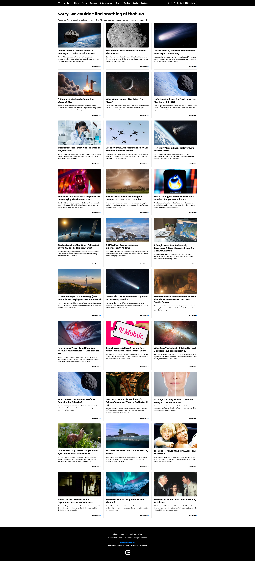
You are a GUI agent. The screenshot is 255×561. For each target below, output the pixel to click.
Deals (135, 3)
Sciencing (134, 545)
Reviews (144, 3)
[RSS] (181, 3)
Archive (124, 534)
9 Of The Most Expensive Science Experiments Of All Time (122, 246)
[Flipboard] (174, 3)
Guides (126, 3)
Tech (84, 3)
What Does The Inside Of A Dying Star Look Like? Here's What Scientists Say (175, 349)
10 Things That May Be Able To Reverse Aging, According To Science (173, 401)
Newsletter (191, 3)
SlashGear (143, 545)
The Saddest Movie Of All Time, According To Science (175, 452)
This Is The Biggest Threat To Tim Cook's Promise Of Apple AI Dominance (174, 198)
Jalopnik (120, 545)
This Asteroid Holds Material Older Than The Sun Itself (126, 52)
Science (93, 3)
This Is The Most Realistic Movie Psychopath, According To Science (75, 501)
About (115, 534)
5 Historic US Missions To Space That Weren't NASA (76, 100)
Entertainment (106, 3)
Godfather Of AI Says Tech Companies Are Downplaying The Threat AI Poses (79, 198)
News (76, 3)
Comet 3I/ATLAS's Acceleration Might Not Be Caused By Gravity (127, 298)
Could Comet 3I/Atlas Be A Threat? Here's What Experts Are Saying (174, 52)
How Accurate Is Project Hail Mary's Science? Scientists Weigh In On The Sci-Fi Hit (127, 402)
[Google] (178, 3)
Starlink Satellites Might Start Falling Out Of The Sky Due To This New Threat (78, 246)
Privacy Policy (136, 534)
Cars (118, 3)
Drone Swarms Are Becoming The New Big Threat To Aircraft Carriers (127, 149)
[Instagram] (171, 3)
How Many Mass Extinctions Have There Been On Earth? (174, 149)
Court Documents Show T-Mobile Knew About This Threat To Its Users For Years (126, 349)
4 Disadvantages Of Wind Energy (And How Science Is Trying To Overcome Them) (79, 298)
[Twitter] (168, 3)
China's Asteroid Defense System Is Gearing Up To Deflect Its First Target (76, 52)
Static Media (117, 538)
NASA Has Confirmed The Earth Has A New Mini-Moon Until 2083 (175, 100)
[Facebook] (165, 3)
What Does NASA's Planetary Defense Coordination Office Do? (76, 400)
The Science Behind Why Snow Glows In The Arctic (125, 501)
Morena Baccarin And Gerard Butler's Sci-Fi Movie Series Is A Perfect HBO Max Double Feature (175, 299)
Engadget (111, 545)
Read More (96, 66)
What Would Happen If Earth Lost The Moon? (124, 100)
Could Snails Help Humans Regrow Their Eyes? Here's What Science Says (78, 452)
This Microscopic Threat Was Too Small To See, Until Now (79, 149)
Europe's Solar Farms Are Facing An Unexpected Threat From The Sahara (124, 198)
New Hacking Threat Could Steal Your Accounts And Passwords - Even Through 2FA (79, 351)
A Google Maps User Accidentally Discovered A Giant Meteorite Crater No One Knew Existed (174, 248)
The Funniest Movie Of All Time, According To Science (175, 501)
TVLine (127, 545)
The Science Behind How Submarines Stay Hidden (127, 452)
